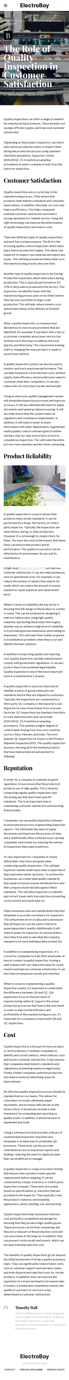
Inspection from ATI (32, 568)
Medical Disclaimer (31, 1369)
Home (6, 21)
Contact (9, 1369)
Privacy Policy (56, 1369)
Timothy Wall (16, 95)
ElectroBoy (34, 5)
